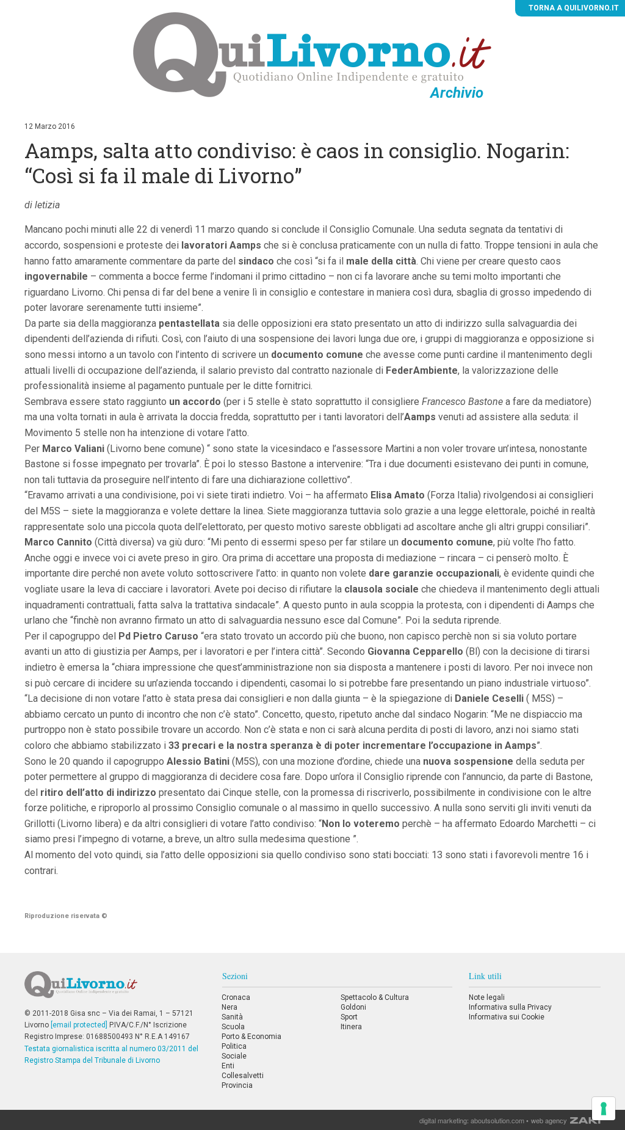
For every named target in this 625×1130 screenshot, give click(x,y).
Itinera (351, 1026)
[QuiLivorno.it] (114, 989)
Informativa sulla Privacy (510, 1007)
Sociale (234, 1056)
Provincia (237, 1085)
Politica (234, 1046)
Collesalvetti (243, 1075)
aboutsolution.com (497, 1120)
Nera (229, 1007)
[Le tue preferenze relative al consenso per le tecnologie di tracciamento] (603, 1108)
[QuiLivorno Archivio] (312, 54)
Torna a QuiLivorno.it (573, 8)
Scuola (233, 1026)
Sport (349, 1017)
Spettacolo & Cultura (375, 997)
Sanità (232, 1017)
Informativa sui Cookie (506, 1017)
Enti (228, 1066)
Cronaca (236, 997)
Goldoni (353, 1007)
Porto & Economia (251, 1036)
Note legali (487, 997)
